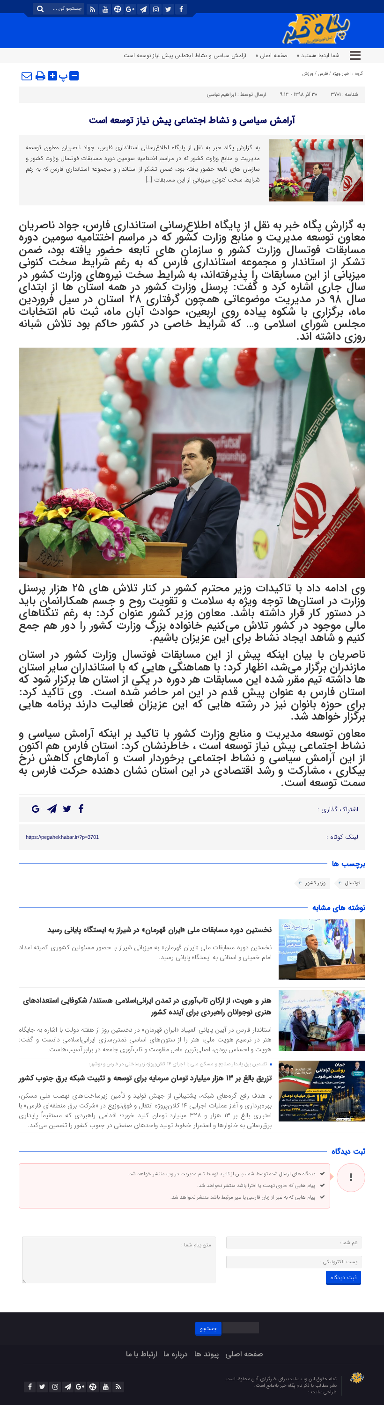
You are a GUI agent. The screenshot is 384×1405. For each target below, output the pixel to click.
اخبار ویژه (341, 73)
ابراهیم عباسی (221, 95)
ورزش (308, 73)
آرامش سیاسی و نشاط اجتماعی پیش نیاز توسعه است (192, 120)
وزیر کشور (315, 883)
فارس (323, 73)
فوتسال (353, 883)
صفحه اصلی (244, 1354)
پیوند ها (206, 1354)
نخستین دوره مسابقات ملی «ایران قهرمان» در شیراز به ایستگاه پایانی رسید (157, 930)
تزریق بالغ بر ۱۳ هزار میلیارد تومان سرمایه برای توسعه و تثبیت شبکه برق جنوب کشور (145, 1078)
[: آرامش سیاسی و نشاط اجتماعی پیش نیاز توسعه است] (27, 75)
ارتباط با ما (141, 1354)
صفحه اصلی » (272, 55)
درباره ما (175, 1354)
